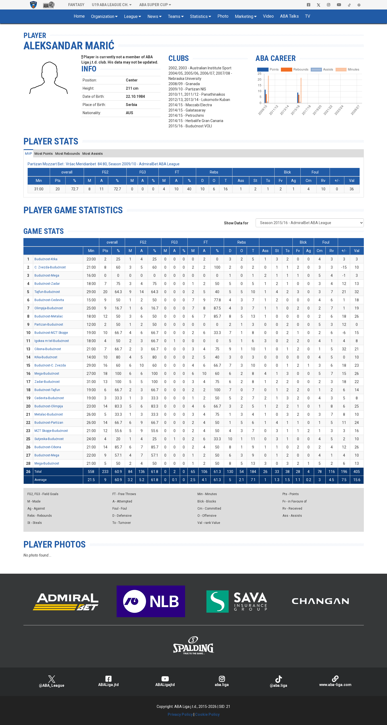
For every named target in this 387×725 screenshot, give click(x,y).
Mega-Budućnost (46, 373)
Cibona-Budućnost (47, 349)
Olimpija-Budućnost (48, 308)
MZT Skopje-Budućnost (51, 431)
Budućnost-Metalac (48, 316)
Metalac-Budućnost (48, 414)
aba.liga (222, 685)
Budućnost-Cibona (47, 447)
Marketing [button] (244, 16)
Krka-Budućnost (45, 357)
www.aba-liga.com (335, 685)
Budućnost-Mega (46, 275)
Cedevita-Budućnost (49, 398)
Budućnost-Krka (45, 259)
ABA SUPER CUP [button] (153, 5)
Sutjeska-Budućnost (49, 439)
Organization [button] (102, 16)
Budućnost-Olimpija (48, 406)
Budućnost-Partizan (48, 422)
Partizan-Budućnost (48, 324)
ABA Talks (289, 16)
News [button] (152, 16)
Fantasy (76, 5)
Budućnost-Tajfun (47, 390)
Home (79, 16)
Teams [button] (174, 16)
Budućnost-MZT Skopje (51, 333)
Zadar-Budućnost (47, 382)
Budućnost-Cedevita (49, 300)
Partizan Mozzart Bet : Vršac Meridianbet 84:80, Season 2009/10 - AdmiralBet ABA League (104, 164)
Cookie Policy (207, 714)
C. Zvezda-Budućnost (50, 267)
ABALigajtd (165, 685)
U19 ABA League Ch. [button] (110, 5)
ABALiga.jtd (108, 685)
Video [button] (268, 16)
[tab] (28, 153)
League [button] (131, 16)
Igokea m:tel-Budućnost (51, 341)
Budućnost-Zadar (47, 284)
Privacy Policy (180, 714)
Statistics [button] (199, 16)
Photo (223, 16)
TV (307, 16)
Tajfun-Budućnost (47, 292)
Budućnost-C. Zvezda (50, 365)
